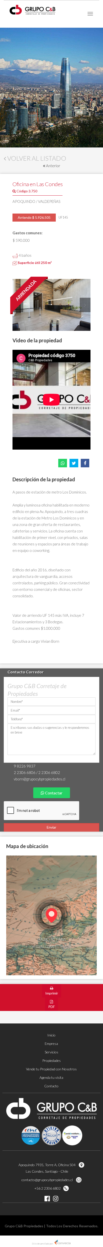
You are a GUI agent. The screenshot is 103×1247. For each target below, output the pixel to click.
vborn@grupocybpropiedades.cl (39, 779)
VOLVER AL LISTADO (36, 158)
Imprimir (51, 993)
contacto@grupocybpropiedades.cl (48, 1180)
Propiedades (51, 1060)
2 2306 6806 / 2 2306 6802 (37, 772)
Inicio (51, 1035)
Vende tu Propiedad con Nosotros (51, 1069)
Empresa (51, 1043)
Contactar (53, 792)
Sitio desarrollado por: (43, 1243)
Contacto (51, 1086)
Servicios (51, 1052)
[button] (84, 305)
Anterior (52, 165)
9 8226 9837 (25, 766)
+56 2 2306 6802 (47, 1188)
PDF (51, 1006)
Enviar (51, 827)
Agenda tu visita (51, 1077)
